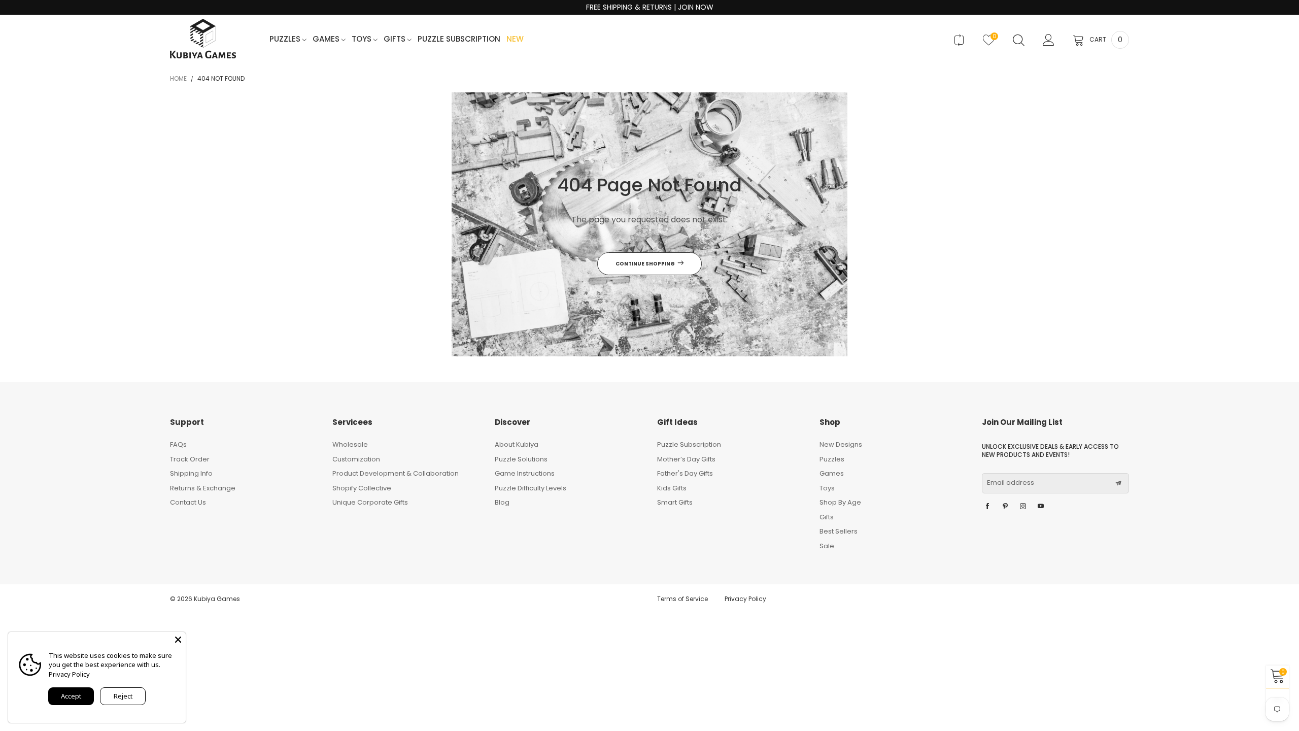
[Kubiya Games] (203, 39)
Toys (362, 39)
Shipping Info (191, 473)
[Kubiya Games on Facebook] (987, 506)
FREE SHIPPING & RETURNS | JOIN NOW (649, 7)
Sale (826, 546)
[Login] (1048, 40)
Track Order (190, 459)
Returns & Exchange (202, 488)
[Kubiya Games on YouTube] (1040, 506)
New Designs (840, 444)
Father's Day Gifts (685, 473)
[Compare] (959, 40)
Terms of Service (682, 598)
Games (327, 39)
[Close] (178, 640)
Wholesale (350, 444)
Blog (502, 502)
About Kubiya (516, 444)
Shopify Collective (361, 488)
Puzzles (285, 39)
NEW (515, 39)
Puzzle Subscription (459, 39)
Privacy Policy (745, 598)
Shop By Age (840, 502)
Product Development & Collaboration (395, 473)
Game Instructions (525, 473)
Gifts (395, 39)
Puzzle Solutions (521, 459)
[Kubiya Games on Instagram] (1023, 506)
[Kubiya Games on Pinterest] (1005, 506)
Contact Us (188, 502)
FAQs (178, 444)
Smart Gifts (675, 502)
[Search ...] (1019, 40)
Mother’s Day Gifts (686, 459)
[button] (1118, 483)
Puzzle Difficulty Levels (530, 488)
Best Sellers (838, 531)
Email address (1010, 482)
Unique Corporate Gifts (370, 502)
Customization (356, 459)
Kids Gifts (672, 488)
